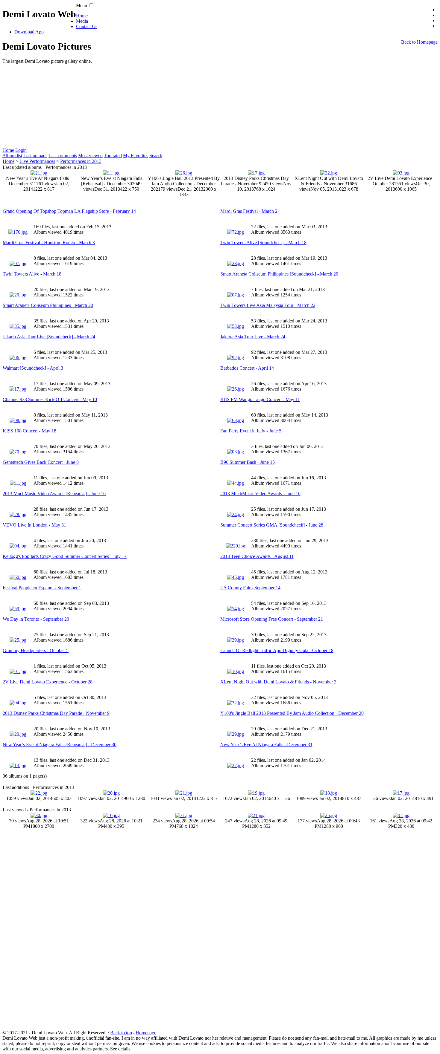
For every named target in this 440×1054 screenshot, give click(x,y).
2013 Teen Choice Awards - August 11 (257, 556)
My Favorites (135, 155)
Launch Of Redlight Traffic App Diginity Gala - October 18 (276, 650)
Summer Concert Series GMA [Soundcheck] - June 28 (271, 524)
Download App (29, 31)
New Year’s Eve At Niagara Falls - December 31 (266, 744)
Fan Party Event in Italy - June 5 (250, 430)
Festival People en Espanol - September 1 (42, 587)
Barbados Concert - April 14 (247, 368)
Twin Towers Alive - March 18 (32, 273)
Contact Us (86, 26)
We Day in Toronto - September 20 (36, 619)
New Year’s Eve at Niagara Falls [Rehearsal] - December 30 (59, 744)
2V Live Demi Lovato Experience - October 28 (47, 681)
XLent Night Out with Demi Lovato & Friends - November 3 (278, 681)
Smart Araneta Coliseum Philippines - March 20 (48, 305)
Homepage (146, 1032)
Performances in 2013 (80, 161)
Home (82, 15)
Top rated (113, 155)
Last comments (62, 155)
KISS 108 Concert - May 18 (29, 430)
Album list (12, 155)
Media (82, 21)
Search (155, 155)
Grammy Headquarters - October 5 (36, 650)
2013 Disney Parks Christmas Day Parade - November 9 (56, 713)
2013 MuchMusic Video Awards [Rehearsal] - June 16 (54, 493)
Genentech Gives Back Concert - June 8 (41, 462)
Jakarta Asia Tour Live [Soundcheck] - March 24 (49, 336)
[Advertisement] (182, 106)
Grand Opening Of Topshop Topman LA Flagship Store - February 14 (69, 211)
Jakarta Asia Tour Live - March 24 (252, 336)
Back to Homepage (419, 42)
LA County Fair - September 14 (250, 587)
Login (21, 150)
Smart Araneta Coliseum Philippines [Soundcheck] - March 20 (279, 273)
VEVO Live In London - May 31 (34, 524)
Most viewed (90, 155)
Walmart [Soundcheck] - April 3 (33, 368)
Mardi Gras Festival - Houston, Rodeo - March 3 (49, 242)
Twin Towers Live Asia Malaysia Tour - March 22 (267, 305)
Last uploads (35, 155)
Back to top (121, 1032)
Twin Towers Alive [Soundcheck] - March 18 (263, 242)
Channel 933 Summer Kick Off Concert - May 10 (50, 399)
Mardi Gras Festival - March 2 (248, 211)
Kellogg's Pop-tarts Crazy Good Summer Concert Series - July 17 (65, 556)
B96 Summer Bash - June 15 (247, 462)
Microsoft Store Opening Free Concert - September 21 (271, 619)
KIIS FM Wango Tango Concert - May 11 (260, 399)
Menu (81, 5)
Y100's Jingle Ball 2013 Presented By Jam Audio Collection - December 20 (292, 713)
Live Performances (37, 161)
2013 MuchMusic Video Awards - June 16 (260, 493)
